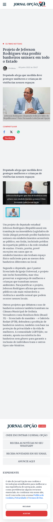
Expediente (11, 472)
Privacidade (20, 498)
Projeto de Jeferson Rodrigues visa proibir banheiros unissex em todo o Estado (26, 55)
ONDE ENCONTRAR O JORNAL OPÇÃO (26, 435)
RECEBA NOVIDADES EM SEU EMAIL (26, 453)
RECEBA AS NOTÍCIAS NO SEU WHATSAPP (26, 444)
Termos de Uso (35, 498)
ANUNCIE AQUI (26, 461)
